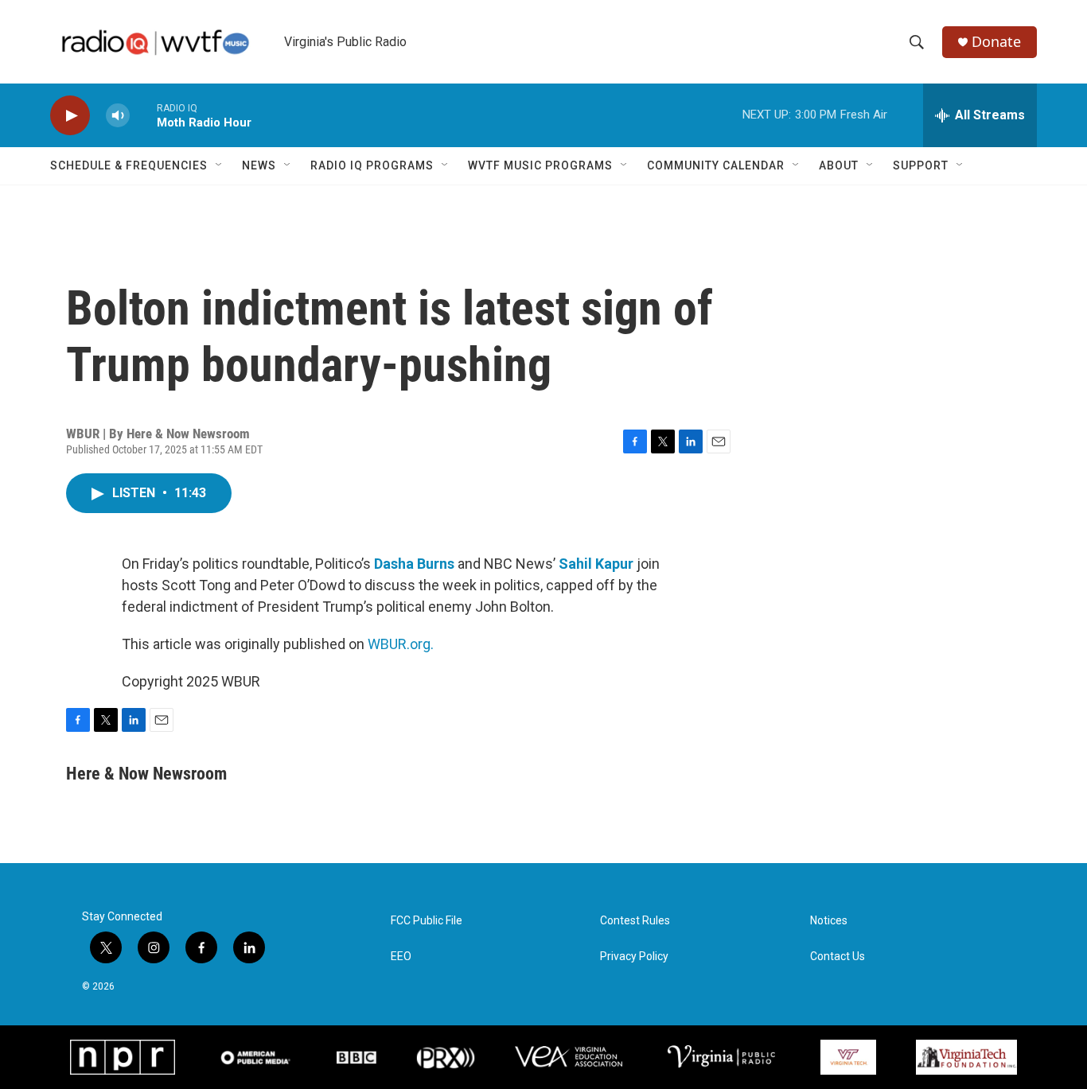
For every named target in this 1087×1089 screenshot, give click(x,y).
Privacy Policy (634, 957)
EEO (401, 957)
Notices (828, 921)
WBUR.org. (401, 644)
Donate (996, 41)
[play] (70, 116)
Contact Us (837, 957)
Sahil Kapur (596, 563)
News (259, 165)
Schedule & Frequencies (129, 165)
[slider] (143, 115)
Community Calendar (716, 165)
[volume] (117, 116)
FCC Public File (426, 921)
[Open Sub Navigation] (219, 165)
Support (921, 165)
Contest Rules (635, 921)
